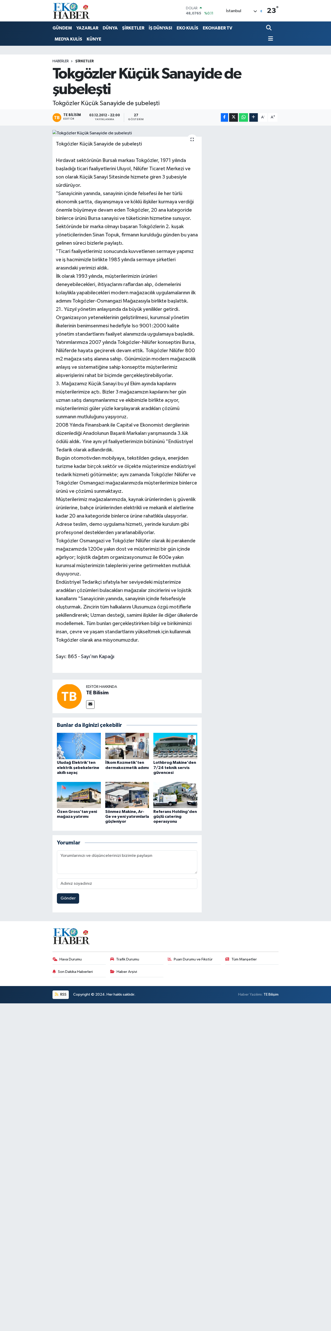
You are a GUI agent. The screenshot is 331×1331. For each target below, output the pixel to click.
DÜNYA (110, 28)
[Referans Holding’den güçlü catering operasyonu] (175, 795)
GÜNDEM (62, 28)
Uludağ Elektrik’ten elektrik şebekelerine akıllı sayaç (78, 767)
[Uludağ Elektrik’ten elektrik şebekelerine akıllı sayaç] (79, 746)
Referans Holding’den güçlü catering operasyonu (175, 817)
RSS (62, 994)
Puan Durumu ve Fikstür (193, 959)
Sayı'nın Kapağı (97, 656)
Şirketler (84, 61)
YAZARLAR (87, 28)
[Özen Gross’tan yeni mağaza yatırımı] (79, 795)
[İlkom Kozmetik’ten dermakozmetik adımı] (127, 746)
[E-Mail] (90, 704)
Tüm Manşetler (244, 959)
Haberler (60, 61)
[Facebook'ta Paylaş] (224, 117)
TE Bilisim (97, 692)
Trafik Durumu (127, 959)
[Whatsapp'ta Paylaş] (243, 117)
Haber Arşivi (127, 972)
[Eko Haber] (71, 10)
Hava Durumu (70, 959)
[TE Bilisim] (69, 696)
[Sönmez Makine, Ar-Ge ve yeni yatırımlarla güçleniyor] (127, 795)
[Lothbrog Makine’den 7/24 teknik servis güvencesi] (175, 746)
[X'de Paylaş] (233, 117)
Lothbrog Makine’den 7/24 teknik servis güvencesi (174, 767)
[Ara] (269, 28)
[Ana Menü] (269, 39)
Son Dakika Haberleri (75, 972)
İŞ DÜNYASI (160, 28)
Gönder (68, 898)
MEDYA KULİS (68, 39)
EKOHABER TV (217, 28)
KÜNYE (94, 39)
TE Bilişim (271, 994)
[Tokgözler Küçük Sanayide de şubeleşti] (127, 133)
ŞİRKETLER (133, 28)
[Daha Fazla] (253, 117)
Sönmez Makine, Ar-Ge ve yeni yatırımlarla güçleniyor (127, 817)
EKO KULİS (187, 28)
